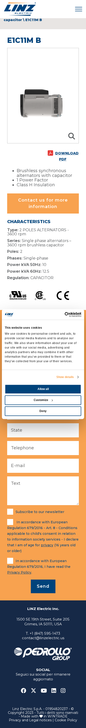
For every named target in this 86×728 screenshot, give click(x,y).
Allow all (43, 389)
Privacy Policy (19, 572)
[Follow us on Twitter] (35, 691)
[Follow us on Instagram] (63, 691)
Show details (65, 377)
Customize (41, 400)
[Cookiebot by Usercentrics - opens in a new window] (61, 314)
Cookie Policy (66, 720)
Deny (43, 411)
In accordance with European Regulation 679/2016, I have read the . (38, 567)
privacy (47, 545)
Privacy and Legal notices (30, 720)
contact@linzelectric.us (43, 638)
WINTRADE (58, 716)
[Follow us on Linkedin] (55, 691)
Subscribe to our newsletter (40, 512)
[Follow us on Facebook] (25, 691)
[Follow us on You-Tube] (45, 691)
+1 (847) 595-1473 (45, 633)
